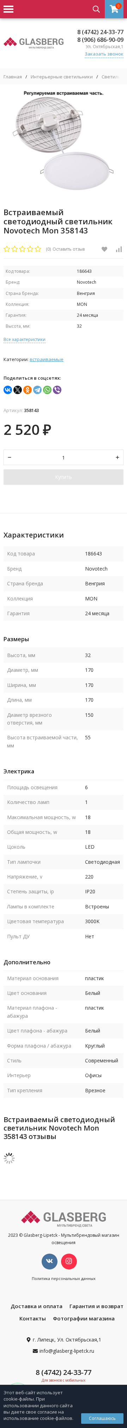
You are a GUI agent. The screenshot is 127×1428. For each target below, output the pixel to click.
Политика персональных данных (64, 1278)
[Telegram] (37, 390)
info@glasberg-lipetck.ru (67, 1350)
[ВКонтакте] (8, 390)
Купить (63, 477)
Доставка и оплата (36, 1306)
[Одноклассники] (27, 390)
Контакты (32, 1318)
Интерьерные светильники (62, 77)
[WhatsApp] (47, 390)
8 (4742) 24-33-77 (100, 32)
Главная (13, 77)
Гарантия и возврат (96, 1306)
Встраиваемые (47, 359)
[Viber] (57, 390)
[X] (17, 390)
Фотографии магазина (84, 1318)
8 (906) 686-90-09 (100, 40)
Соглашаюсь (102, 1418)
